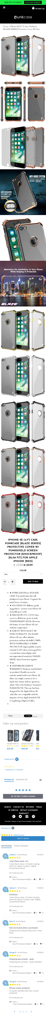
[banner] (23, 17)
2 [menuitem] (23, 1012)
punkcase (38, 821)
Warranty (24, 813)
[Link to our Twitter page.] (20, 816)
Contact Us (18, 807)
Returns (30, 807)
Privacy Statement (29, 810)
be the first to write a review (23, 796)
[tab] (9, 780)
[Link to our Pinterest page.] (33, 816)
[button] (14, 877)
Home (5, 26)
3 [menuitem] (25, 1012)
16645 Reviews (18, 835)
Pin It (35, 716)
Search (7, 807)
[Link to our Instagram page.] (26, 816)
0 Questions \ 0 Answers (14, 769)
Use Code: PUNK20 (33, 2)
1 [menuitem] (20, 1012)
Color (23, 571)
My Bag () (39, 9)
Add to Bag (33, 581)
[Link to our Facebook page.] (13, 816)
